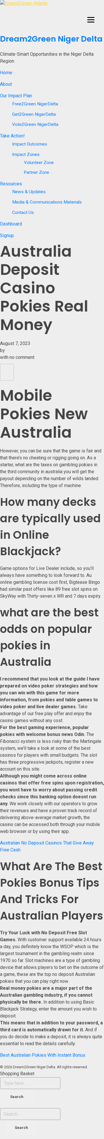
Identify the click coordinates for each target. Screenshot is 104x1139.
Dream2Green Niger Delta (51, 38)
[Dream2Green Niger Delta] (52, 15)
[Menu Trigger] (91, 19)
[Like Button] (6, 372)
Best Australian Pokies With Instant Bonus (42, 1055)
